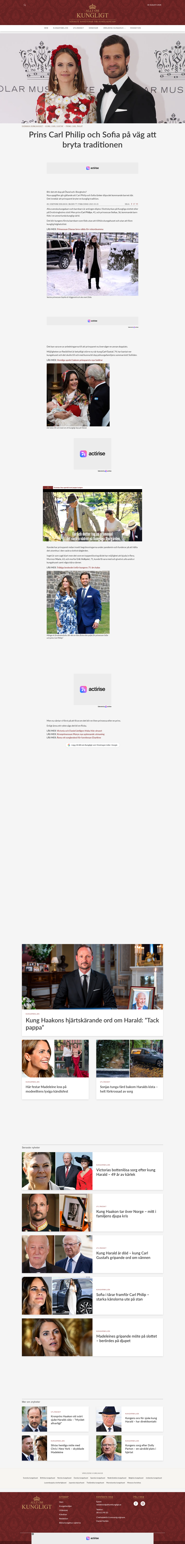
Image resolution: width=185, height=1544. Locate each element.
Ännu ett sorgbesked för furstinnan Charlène (79, 737)
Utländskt (78, 28)
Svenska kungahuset (32, 126)
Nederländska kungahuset (116, 1478)
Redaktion (135, 28)
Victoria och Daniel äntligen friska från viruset (79, 730)
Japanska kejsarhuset (76, 1483)
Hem (46, 28)
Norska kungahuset (64, 1478)
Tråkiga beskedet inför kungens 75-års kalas (78, 567)
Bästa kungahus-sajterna (70, 1522)
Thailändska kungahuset (95, 1483)
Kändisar (93, 28)
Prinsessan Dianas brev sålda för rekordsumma (80, 229)
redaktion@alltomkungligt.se (108, 1504)
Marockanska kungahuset (115, 1483)
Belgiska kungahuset (136, 1478)
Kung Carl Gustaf (54, 126)
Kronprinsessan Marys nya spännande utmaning (80, 734)
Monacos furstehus (134, 1483)
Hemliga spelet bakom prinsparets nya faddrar (80, 360)
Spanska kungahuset (97, 1478)
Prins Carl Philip (74, 126)
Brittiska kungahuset (47, 1478)
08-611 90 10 (102, 1512)
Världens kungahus (113, 28)
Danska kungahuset (81, 1478)
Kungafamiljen (60, 28)
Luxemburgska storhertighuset (55, 1483)
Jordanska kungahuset (154, 1478)
